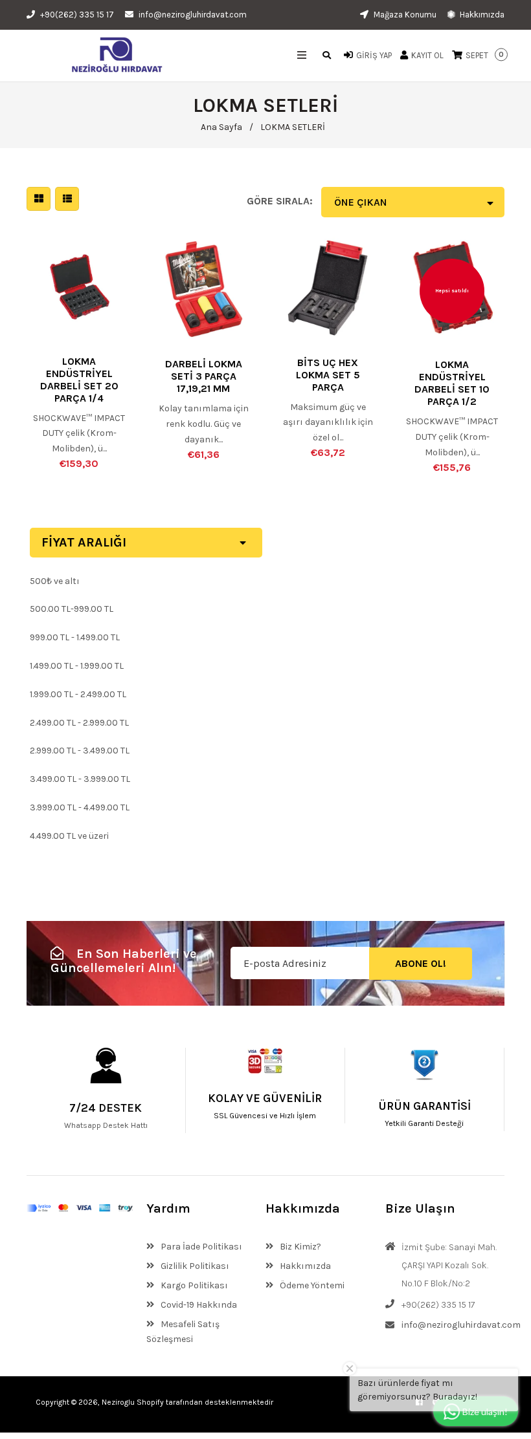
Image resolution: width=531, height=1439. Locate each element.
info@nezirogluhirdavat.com (193, 14)
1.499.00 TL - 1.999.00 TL (77, 665)
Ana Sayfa (221, 127)
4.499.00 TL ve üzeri (69, 835)
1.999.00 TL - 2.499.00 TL (78, 694)
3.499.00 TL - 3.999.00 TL (80, 779)
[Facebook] (419, 1402)
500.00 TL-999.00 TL (71, 608)
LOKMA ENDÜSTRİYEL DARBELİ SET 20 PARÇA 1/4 (79, 379)
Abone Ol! (420, 963)
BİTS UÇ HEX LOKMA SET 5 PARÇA (328, 374)
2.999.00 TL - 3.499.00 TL (80, 750)
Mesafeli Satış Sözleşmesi (183, 1332)
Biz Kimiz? (299, 1246)
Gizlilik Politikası (194, 1265)
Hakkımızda (481, 14)
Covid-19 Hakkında (198, 1304)
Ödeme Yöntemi (311, 1285)
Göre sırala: (280, 201)
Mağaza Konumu (404, 14)
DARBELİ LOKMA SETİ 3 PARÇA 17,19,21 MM (203, 376)
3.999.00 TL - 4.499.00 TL (80, 807)
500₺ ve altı (55, 581)
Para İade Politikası (200, 1246)
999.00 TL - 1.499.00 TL (75, 637)
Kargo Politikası (193, 1285)
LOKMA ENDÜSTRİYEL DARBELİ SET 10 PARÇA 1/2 (452, 382)
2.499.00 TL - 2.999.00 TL (79, 722)
